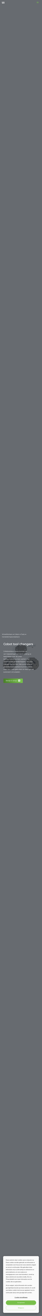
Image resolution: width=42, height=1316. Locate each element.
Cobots (11, 659)
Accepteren (21, 1302)
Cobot (17, 634)
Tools (23, 634)
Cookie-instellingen (21, 1297)
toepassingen (11, 654)
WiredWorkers (7, 634)
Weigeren (21, 1308)
